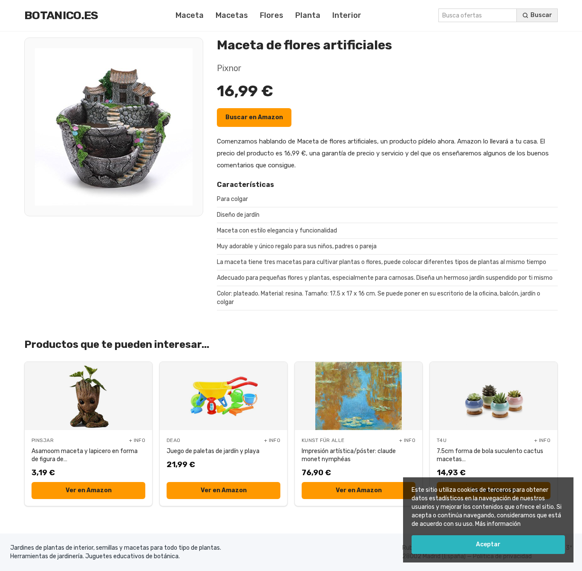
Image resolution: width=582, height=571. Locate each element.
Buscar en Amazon (254, 117)
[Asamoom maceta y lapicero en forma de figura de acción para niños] (88, 396)
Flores (271, 15)
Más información (498, 524)
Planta (307, 15)
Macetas (232, 15)
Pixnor (229, 68)
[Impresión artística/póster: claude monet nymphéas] (358, 396)
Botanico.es (61, 15)
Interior (346, 15)
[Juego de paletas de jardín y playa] (223, 396)
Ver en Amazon (89, 490)
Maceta (190, 15)
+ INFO (137, 440)
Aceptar (488, 544)
